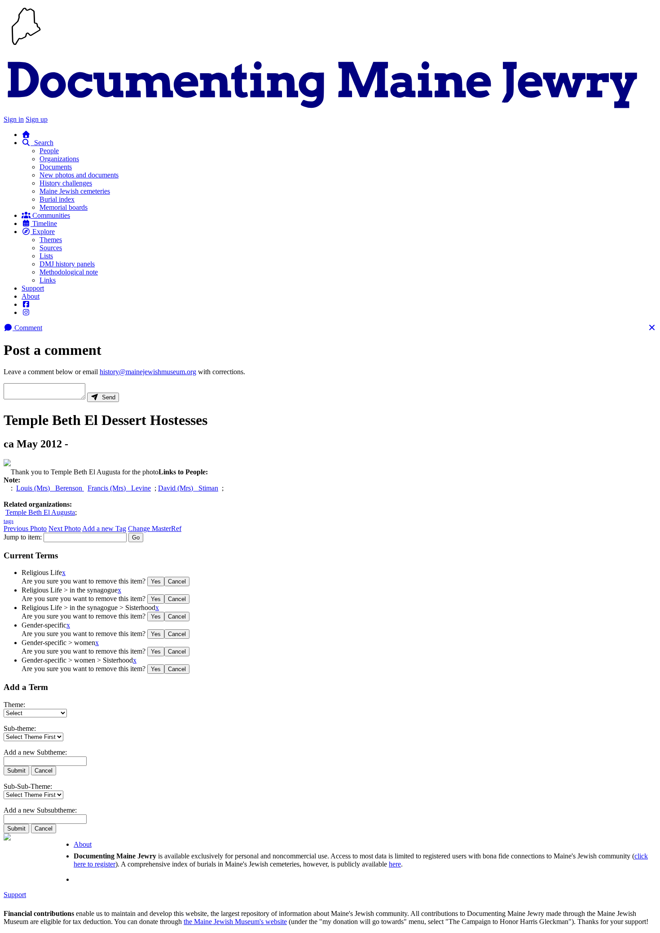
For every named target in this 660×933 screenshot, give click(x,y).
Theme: (14, 704)
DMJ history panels (67, 264)
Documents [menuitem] (56, 167)
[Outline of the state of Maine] (26, 46)
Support (33, 288)
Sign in (14, 119)
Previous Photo (25, 528)
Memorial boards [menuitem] (64, 207)
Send (106, 397)
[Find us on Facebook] (26, 304)
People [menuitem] (49, 151)
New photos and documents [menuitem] (79, 175)
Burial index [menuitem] (57, 199)
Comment (27, 328)
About (31, 296)
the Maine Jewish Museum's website (235, 921)
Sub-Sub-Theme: (28, 786)
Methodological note (69, 272)
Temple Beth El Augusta (40, 512)
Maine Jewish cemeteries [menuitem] (75, 191)
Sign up (37, 119)
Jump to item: (23, 537)
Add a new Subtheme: (35, 752)
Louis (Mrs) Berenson (50, 488)
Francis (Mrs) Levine (119, 488)
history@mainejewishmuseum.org (148, 372)
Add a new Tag (104, 528)
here (395, 864)
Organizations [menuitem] (59, 159)
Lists (46, 256)
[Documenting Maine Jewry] (323, 111)
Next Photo (64, 528)
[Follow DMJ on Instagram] (26, 312)
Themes (51, 239)
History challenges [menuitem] (66, 183)
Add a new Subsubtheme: (40, 810)
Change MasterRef (154, 528)
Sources (51, 248)
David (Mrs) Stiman (188, 488)
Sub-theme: (20, 728)
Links (48, 280)
